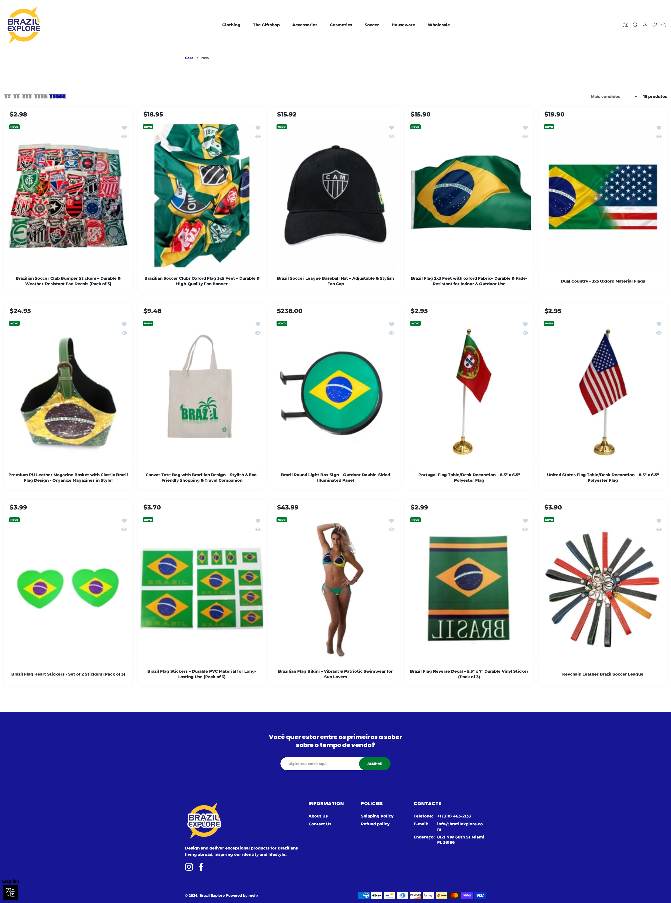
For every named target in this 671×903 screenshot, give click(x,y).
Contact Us (320, 823)
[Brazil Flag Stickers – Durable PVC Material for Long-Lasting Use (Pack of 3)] (201, 589)
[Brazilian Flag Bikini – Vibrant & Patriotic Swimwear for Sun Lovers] (335, 589)
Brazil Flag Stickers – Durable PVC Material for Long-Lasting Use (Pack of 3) (201, 674)
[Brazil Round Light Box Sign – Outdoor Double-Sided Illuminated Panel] (335, 392)
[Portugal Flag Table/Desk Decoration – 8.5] (469, 392)
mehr (253, 895)
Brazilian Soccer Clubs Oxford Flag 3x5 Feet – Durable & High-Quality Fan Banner (201, 281)
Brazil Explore (212, 895)
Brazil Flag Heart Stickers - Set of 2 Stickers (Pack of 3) (68, 674)
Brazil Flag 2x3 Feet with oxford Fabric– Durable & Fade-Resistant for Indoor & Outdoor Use (469, 281)
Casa (189, 58)
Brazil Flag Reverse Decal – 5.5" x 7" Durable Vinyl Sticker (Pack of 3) (469, 674)
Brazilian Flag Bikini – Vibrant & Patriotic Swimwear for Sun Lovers (335, 674)
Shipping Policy (377, 816)
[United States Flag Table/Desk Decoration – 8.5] (602, 392)
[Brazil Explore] (23, 25)
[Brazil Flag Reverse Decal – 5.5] (469, 589)
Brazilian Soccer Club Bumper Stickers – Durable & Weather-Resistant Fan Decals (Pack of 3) (68, 281)
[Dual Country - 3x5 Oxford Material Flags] (602, 196)
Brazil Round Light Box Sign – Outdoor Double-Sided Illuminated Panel (335, 477)
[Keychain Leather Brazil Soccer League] (602, 589)
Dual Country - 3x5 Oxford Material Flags (603, 281)
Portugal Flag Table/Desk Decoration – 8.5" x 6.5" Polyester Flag (469, 477)
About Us (318, 816)
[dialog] (635, 25)
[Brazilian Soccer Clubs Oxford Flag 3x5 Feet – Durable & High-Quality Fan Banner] (201, 196)
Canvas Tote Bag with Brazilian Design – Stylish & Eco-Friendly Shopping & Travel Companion (202, 477)
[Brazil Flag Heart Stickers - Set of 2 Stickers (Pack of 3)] (68, 589)
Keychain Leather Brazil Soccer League (602, 674)
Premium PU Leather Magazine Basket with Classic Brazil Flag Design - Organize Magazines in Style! (68, 477)
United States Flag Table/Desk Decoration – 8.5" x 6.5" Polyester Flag (603, 477)
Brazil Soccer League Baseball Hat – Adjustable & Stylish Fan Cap (335, 281)
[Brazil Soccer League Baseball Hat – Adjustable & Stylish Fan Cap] (335, 196)
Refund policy (375, 823)
